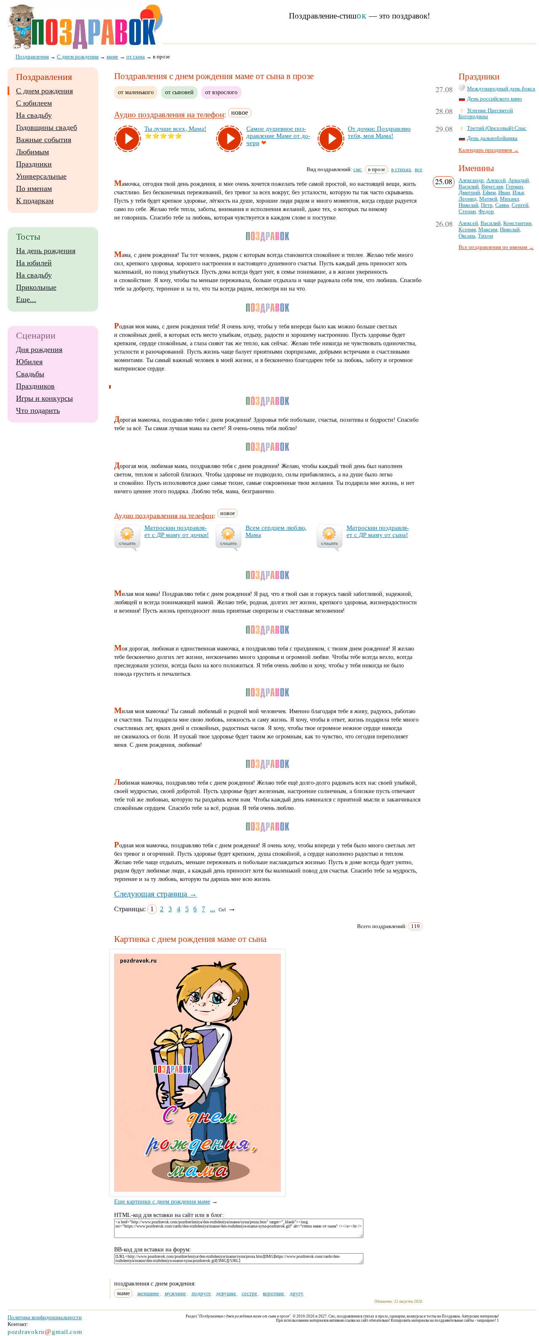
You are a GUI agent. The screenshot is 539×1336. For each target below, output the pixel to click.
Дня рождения (39, 349)
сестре (249, 1293)
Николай (468, 205)
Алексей (496, 180)
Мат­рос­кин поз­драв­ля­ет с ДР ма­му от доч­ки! (176, 531)
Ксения (467, 230)
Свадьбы (30, 374)
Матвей (488, 199)
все (418, 169)
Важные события (43, 139)
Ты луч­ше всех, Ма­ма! (175, 128)
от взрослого (221, 92)
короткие (273, 1293)
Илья (518, 193)
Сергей (520, 205)
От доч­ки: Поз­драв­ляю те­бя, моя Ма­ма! (379, 132)
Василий (469, 187)
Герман (514, 187)
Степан (467, 211)
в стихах (401, 169)
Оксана (467, 236)
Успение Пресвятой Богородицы (486, 114)
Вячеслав (492, 187)
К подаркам (34, 200)
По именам (34, 188)
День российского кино (494, 99)
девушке (226, 1293)
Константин (517, 223)
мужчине (175, 1293)
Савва (502, 205)
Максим (487, 230)
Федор (486, 211)
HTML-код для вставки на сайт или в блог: (169, 1215)
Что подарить (38, 410)
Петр (487, 205)
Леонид (468, 199)
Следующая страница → (155, 893)
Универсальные (41, 176)
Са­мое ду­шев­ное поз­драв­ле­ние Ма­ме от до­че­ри (278, 135)
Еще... (26, 299)
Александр (471, 180)
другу (297, 1293)
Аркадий (518, 180)
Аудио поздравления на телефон (169, 115)
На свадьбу (34, 115)
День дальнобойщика (492, 138)
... (212, 909)
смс (357, 169)
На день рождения (45, 250)
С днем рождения (44, 91)
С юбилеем (34, 103)
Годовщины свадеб (46, 127)
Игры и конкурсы (44, 398)
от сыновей (179, 92)
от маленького (136, 92)
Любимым (32, 152)
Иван (504, 193)
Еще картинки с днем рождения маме (162, 1201)
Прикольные (36, 287)
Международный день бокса (501, 89)
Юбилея (29, 361)
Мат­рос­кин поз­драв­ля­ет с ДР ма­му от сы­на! (378, 531)
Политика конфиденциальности (45, 1317)
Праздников (35, 386)
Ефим (489, 193)
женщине (148, 1293)
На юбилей (34, 263)
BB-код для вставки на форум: (152, 1249)
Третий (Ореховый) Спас (496, 128)
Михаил (509, 199)
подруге (201, 1293)
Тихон (485, 236)
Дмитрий (469, 193)
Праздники (34, 164)
